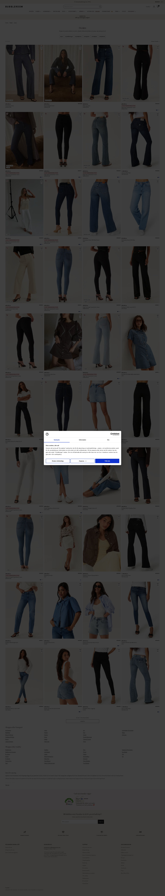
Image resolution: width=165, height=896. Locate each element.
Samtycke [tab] (57, 440)
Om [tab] (108, 440)
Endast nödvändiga (58, 461)
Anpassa (81, 461)
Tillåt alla (107, 461)
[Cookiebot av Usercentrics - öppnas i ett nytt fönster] (111, 434)
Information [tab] (82, 440)
